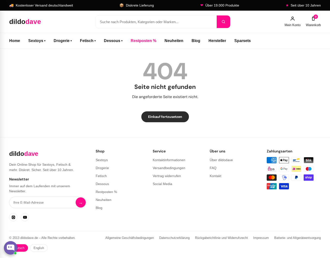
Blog (196, 41)
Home (14, 41)
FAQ (213, 168)
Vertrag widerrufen (167, 176)
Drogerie (63, 41)
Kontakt (215, 176)
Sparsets (242, 41)
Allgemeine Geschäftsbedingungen (129, 238)
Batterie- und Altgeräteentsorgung (297, 238)
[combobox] (156, 21)
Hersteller (217, 41)
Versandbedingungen (169, 168)
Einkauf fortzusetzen (165, 117)
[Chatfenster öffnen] (10, 248)
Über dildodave (221, 160)
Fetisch (88, 41)
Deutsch (18, 248)
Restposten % (143, 41)
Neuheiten (174, 41)
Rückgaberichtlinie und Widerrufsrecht (221, 238)
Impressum (261, 238)
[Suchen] (223, 21)
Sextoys (36, 41)
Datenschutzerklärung (174, 238)
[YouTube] (25, 217)
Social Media (162, 184)
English (39, 248)
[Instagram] (13, 217)
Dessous (113, 41)
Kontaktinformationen (169, 160)
